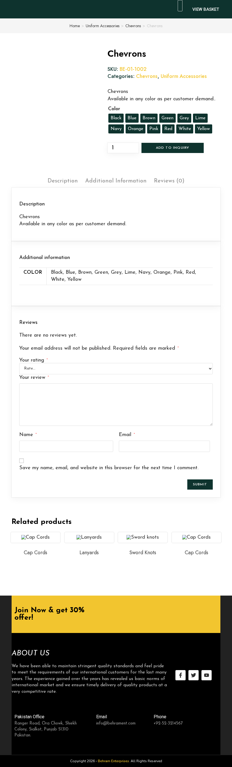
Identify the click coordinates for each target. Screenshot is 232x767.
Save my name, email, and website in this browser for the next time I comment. (108, 468)
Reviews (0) (169, 181)
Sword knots (142, 552)
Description (63, 181)
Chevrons (133, 26)
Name (27, 434)
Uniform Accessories (102, 26)
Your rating (33, 360)
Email (127, 434)
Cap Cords (35, 552)
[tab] (63, 181)
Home (75, 26)
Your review (34, 377)
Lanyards (89, 552)
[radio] (116, 118)
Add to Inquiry (173, 148)
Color (114, 109)
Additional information (116, 181)
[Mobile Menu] (163, 7)
